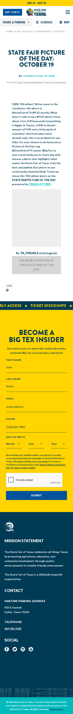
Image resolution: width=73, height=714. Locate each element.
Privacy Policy (56, 709)
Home (9, 31)
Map (67, 22)
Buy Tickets (12, 12)
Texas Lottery (40, 184)
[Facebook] (6, 649)
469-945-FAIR (12, 628)
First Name (13, 360)
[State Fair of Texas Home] (36, 12)
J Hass (26, 75)
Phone (10, 419)
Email (10, 399)
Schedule (46, 22)
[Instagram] (23, 649)
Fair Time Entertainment (30, 82)
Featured (48, 82)
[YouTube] (31, 649)
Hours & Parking (14, 22)
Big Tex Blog (25, 31)
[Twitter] (15, 649)
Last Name (13, 379)
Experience (44, 31)
